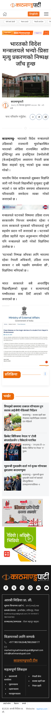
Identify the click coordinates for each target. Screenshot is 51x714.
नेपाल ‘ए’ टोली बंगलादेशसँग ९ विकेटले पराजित (20, 438)
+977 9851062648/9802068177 (24, 642)
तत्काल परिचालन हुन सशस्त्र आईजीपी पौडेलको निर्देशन (23, 408)
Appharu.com (41, 709)
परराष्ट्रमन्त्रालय (15, 694)
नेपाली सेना (36, 676)
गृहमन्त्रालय (13, 684)
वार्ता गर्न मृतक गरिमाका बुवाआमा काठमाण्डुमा (25, 468)
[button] (46, 14)
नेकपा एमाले (24, 22)
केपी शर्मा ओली (10, 22)
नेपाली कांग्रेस (38, 22)
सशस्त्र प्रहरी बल (38, 681)
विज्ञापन (16, 703)
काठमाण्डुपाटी (17, 102)
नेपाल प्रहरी (36, 686)
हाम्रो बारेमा (7, 703)
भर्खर (7, 396)
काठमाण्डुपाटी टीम (26, 661)
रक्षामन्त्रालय (13, 689)
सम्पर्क (24, 703)
